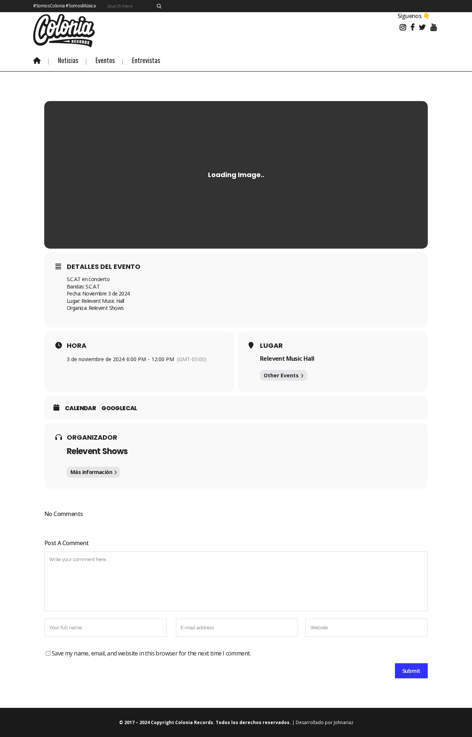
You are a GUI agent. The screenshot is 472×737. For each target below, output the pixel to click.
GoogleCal (119, 408)
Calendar (80, 408)
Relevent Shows (97, 451)
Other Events (281, 375)
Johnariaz (343, 722)
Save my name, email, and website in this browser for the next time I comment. (151, 653)
